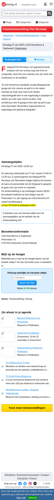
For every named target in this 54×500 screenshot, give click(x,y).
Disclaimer (22, 478)
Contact (44, 475)
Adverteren (10, 475)
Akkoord (33, 498)
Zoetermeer (21, 48)
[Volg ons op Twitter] (25, 483)
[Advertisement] (27, 137)
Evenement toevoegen (28, 475)
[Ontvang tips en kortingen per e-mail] (35, 483)
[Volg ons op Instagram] (30, 483)
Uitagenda (43, 22)
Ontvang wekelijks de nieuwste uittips (27, 273)
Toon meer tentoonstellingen (27, 407)
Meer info (21, 498)
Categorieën (24, 22)
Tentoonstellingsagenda (27, 35)
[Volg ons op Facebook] (20, 483)
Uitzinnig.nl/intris (13, 487)
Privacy (33, 478)
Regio (8, 22)
